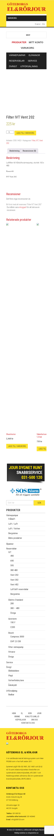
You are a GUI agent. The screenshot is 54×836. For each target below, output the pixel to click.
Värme (17, 716)
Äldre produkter (15, 538)
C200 (12, 627)
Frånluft (11, 519)
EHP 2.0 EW (15, 641)
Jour (39, 713)
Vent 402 (14, 584)
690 (12, 560)
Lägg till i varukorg (25, 133)
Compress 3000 (17, 636)
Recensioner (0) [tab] (29, 151)
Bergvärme (13, 533)
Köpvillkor (21, 719)
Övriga (13, 613)
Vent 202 (14, 575)
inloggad (22, 207)
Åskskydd (12, 685)
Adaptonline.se (33, 833)
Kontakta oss (28, 723)
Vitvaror (11, 652)
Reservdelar (17, 61)
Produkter (19, 42)
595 (12, 565)
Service (32, 61)
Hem (14, 713)
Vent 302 (14, 580)
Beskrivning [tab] (15, 151)
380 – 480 (14, 608)
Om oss (34, 719)
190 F (12, 622)
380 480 (14, 570)
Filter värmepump (15, 647)
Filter (33, 140)
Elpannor (34, 55)
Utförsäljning (29, 66)
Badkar (11, 694)
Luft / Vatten (14, 528)
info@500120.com (17, 819)
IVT (37, 140)
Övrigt (13, 66)
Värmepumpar (17, 55)
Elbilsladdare (13, 670)
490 (12, 556)
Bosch (11, 633)
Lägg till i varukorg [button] (17, 446)
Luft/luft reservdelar (19, 589)
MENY (28, 35)
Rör (30, 713)
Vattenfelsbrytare (16, 680)
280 (12, 603)
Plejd (10, 675)
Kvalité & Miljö (32, 716)
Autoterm (12, 618)
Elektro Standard (15, 600)
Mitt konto (36, 42)
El (22, 713)
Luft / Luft (13, 524)
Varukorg (27, 48)
